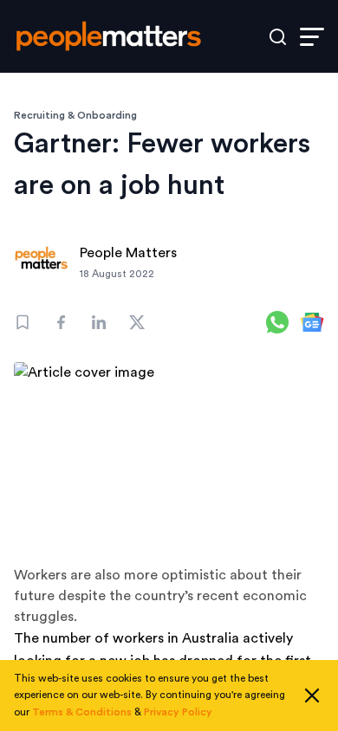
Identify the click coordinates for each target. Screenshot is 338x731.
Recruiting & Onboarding (75, 115)
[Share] (60, 322)
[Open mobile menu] (312, 37)
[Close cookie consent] (312, 695)
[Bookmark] (22, 322)
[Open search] (278, 37)
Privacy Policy (178, 712)
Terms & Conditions (82, 712)
